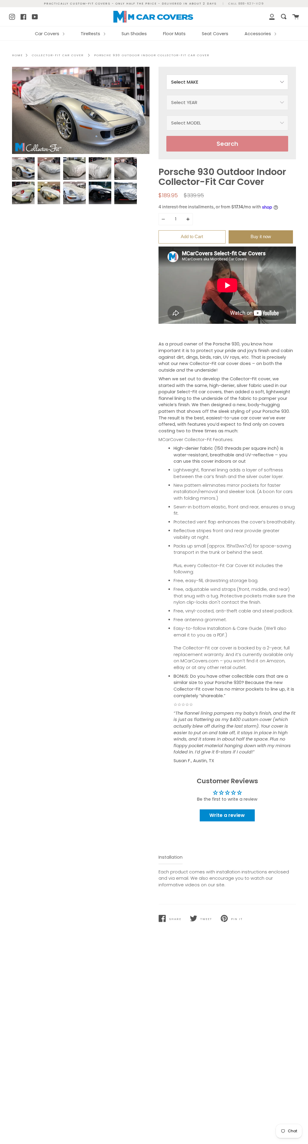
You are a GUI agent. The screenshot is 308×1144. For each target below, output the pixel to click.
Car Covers (47, 34)
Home (17, 55)
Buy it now (261, 236)
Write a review (227, 815)
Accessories (258, 34)
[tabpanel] (80, 110)
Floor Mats (174, 34)
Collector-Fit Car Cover (58, 55)
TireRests (91, 34)
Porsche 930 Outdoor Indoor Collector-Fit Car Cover (151, 55)
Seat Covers (215, 34)
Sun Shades (134, 34)
